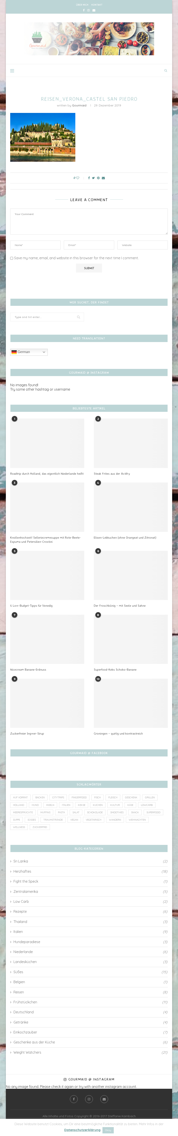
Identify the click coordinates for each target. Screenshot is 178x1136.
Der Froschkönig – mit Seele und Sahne (120, 605)
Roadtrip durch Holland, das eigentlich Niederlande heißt (47, 473)
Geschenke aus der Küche (90, 1042)
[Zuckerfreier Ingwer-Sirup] (47, 703)
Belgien (90, 982)
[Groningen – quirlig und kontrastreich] (131, 703)
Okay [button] (108, 1130)
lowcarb (147, 805)
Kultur (115, 805)
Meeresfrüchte (23, 812)
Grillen (150, 797)
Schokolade (95, 812)
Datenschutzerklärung (82, 1130)
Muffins (45, 812)
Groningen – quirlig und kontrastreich (118, 733)
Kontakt (96, 4)
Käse (130, 805)
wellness (19, 827)
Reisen (90, 992)
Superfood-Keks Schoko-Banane (115, 669)
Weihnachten (137, 819)
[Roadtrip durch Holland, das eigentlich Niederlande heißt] (47, 443)
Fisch (97, 797)
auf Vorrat (20, 797)
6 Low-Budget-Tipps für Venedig (31, 605)
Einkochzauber (90, 1032)
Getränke (90, 1022)
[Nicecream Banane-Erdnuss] (47, 639)
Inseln (50, 805)
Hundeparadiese (90, 942)
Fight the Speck (90, 881)
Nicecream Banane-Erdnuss (28, 669)
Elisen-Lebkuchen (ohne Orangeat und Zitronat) (125, 537)
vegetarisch (93, 819)
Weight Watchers (90, 1052)
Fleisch (112, 797)
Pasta (61, 812)
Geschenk (131, 797)
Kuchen (98, 805)
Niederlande (90, 952)
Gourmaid (79, 105)
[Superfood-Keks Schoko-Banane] (131, 639)
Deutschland (90, 1012)
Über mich (82, 4)
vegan (74, 819)
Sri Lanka (90, 861)
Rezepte (90, 911)
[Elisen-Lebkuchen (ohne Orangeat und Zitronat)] (131, 507)
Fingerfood (79, 797)
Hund (35, 805)
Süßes (32, 819)
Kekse (81, 805)
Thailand (90, 921)
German (23, 352)
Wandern (115, 819)
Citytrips (58, 797)
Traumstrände (53, 819)
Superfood (153, 812)
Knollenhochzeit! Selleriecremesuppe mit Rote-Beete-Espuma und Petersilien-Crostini (45, 540)
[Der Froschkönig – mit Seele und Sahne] (131, 575)
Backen (40, 797)
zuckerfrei (40, 827)
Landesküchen (90, 962)
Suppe (16, 819)
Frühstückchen (90, 1002)
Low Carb (90, 901)
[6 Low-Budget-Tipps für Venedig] (47, 575)
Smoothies (117, 812)
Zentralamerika (90, 891)
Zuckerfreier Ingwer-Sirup (27, 733)
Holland (18, 805)
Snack (135, 812)
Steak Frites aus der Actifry (112, 473)
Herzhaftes (90, 871)
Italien (66, 805)
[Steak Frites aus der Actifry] (131, 443)
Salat (76, 812)
